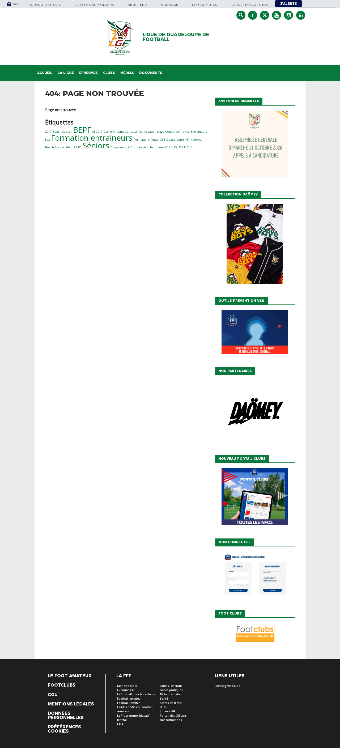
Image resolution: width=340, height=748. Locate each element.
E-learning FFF (126, 690)
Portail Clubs (204, 4)
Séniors (96, 145)
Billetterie (137, 4)
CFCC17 (97, 131)
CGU (53, 695)
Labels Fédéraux (171, 686)
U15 (174, 147)
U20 (186, 147)
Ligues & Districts (45, 4)
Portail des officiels (249, 4)
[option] (255, 414)
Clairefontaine (114, 131)
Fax (47, 139)
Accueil (44, 73)
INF (187, 139)
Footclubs (61, 685)
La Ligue (66, 73)
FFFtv (163, 707)
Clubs (109, 73)
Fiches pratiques (171, 690)
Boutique (169, 4)
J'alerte (288, 4)
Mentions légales (71, 704)
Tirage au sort (119, 147)
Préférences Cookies (64, 729)
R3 (80, 147)
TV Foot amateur (171, 694)
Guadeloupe (175, 139)
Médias (127, 73)
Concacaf (131, 131)
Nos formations (171, 720)
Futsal (155, 139)
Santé (164, 698)
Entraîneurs (199, 131)
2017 (48, 131)
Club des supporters (94, 4)
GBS (162, 139)
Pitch (69, 147)
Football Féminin (129, 703)
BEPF (82, 129)
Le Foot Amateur (70, 676)
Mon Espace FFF (128, 686)
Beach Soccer (62, 131)
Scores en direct (171, 703)
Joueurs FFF (167, 711)
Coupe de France (177, 131)
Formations (142, 139)
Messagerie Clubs (227, 686)
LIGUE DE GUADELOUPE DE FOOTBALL (176, 37)
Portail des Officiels (173, 715)
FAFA (120, 724)
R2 (75, 147)
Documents (150, 73)
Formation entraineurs (92, 137)
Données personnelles (65, 715)
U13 (167, 147)
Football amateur (129, 698)
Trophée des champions (147, 147)
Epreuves (88, 73)
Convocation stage (151, 131)
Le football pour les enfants (136, 694)
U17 (180, 147)
